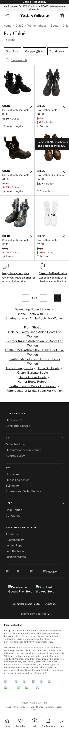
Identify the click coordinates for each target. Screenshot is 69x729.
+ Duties (14, 118)
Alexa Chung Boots (19, 368)
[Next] (43, 298)
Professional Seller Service (23, 491)
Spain (59, 707)
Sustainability (15, 540)
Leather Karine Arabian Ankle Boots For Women (34, 343)
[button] (61, 15)
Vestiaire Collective (21, 527)
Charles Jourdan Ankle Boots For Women (34, 318)
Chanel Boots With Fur (32, 314)
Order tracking (15, 444)
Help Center (14, 510)
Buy (8, 437)
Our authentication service (23, 450)
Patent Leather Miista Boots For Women (34, 390)
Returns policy (15, 455)
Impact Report (15, 545)
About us (12, 534)
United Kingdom (20, 707)
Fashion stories (16, 557)
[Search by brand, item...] (7, 15)
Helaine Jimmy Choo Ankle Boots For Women (34, 334)
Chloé (19, 25)
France (8, 707)
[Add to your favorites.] (30, 106)
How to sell (13, 474)
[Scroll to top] (57, 298)
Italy (34, 709)
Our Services (15, 413)
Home (7, 25)
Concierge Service (18, 426)
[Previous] (25, 298)
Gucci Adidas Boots (33, 377)
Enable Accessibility (34, 2)
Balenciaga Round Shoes (32, 309)
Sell (9, 467)
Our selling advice (18, 480)
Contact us (13, 515)
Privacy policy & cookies (33, 613)
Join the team (15, 551)
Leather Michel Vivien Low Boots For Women (34, 361)
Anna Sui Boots (48, 368)
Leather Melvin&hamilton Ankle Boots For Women (34, 352)
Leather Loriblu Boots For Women (32, 386)
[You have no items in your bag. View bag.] (61, 15)
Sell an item (13, 485)
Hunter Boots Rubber (33, 381)
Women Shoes (36, 25)
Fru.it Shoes (32, 327)
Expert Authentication (53, 273)
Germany (50, 707)
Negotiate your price (15, 273)
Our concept (14, 420)
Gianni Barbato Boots (32, 372)
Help (9, 503)
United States (37, 707)
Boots (54, 25)
